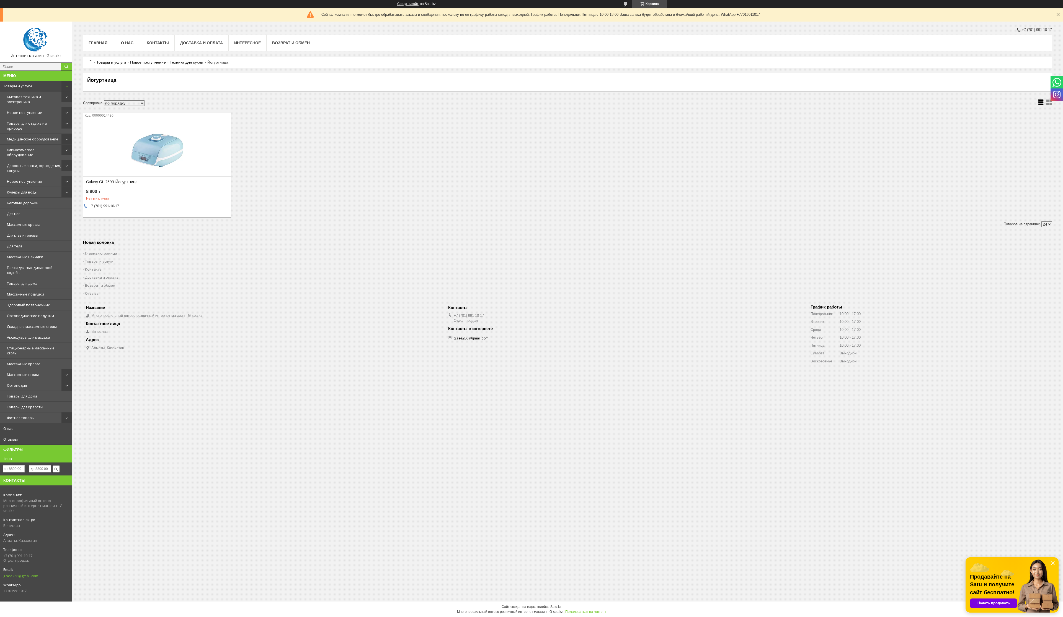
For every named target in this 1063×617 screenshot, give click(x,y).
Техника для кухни (186, 62)
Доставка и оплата (201, 43)
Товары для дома (22, 283)
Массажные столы (23, 374)
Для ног (13, 213)
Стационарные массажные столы (31, 350)
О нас (8, 428)
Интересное (247, 43)
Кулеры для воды (22, 192)
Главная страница (101, 253)
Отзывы (10, 439)
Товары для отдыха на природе (27, 126)
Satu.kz (555, 607)
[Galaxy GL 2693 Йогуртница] (157, 148)
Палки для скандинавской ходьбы (30, 270)
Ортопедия (17, 385)
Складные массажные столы (32, 326)
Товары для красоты (25, 406)
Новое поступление (24, 112)
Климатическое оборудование (21, 152)
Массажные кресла (23, 224)
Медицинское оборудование (32, 139)
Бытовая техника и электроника (24, 99)
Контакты (158, 43)
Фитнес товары (21, 417)
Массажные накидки (25, 256)
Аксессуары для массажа (28, 337)
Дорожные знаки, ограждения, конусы (34, 168)
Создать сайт (408, 4)
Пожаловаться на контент (585, 612)
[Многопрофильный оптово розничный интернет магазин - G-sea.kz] (36, 39)
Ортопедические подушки (30, 315)
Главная (98, 43)
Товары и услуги (17, 85)
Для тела (14, 246)
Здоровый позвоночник (28, 304)
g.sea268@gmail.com (20, 575)
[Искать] (66, 66)
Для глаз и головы (22, 235)
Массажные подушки (25, 294)
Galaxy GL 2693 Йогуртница (112, 181)
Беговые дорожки (22, 202)
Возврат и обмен (291, 43)
